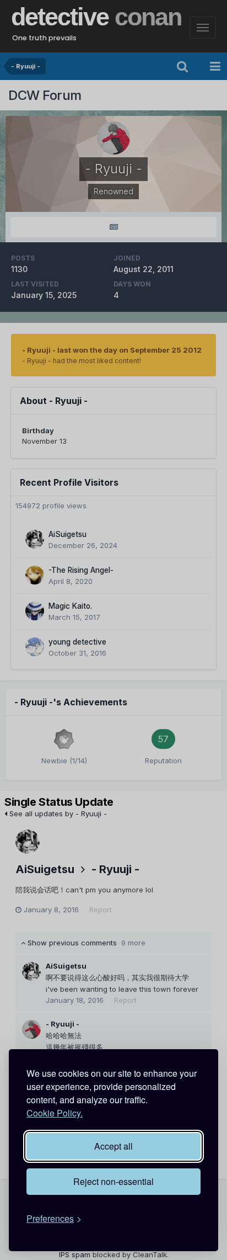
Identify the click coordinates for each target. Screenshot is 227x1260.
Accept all (113, 1146)
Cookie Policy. (54, 1113)
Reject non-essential (113, 1181)
